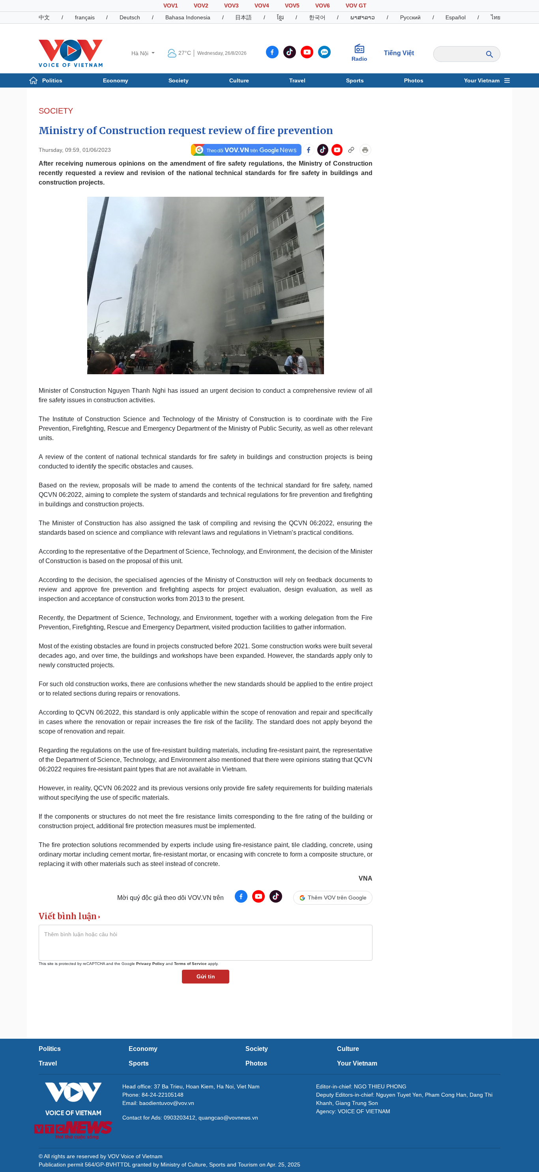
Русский (410, 17)
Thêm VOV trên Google (337, 897)
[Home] (71, 53)
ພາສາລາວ (362, 17)
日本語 (243, 17)
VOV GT (356, 5)
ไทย (495, 17)
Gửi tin (206, 976)
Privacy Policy (150, 963)
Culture (239, 80)
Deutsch (130, 17)
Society (178, 80)
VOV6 (322, 5)
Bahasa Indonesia (187, 17)
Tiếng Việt (399, 53)
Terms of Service (190, 963)
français (85, 17)
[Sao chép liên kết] (351, 150)
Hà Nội (140, 53)
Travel (297, 80)
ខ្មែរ (280, 17)
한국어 (317, 17)
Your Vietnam (482, 80)
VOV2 (201, 5)
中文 (44, 17)
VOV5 (292, 5)
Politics (52, 80)
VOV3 (231, 5)
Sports (355, 80)
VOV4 (262, 5)
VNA (365, 878)
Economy (115, 80)
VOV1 (170, 5)
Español (455, 17)
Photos (413, 80)
